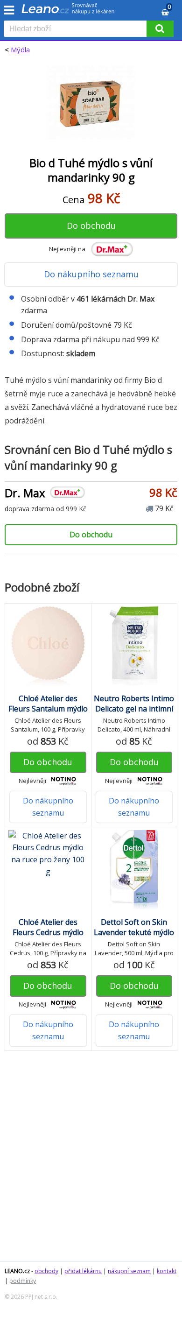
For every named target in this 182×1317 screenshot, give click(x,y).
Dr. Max (25, 492)
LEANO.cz (17, 1271)
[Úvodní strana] (68, 12)
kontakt (166, 1271)
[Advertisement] (91, 1161)
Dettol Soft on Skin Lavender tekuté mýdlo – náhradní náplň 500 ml (134, 937)
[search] (77, 29)
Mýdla (20, 49)
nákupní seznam (129, 1271)
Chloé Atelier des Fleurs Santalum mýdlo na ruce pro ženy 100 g (48, 708)
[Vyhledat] (160, 29)
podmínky (22, 1281)
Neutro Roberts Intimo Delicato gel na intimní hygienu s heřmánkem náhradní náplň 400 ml (134, 713)
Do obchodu (91, 225)
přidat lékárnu (83, 1271)
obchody (46, 1271)
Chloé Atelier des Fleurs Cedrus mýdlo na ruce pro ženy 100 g (48, 932)
